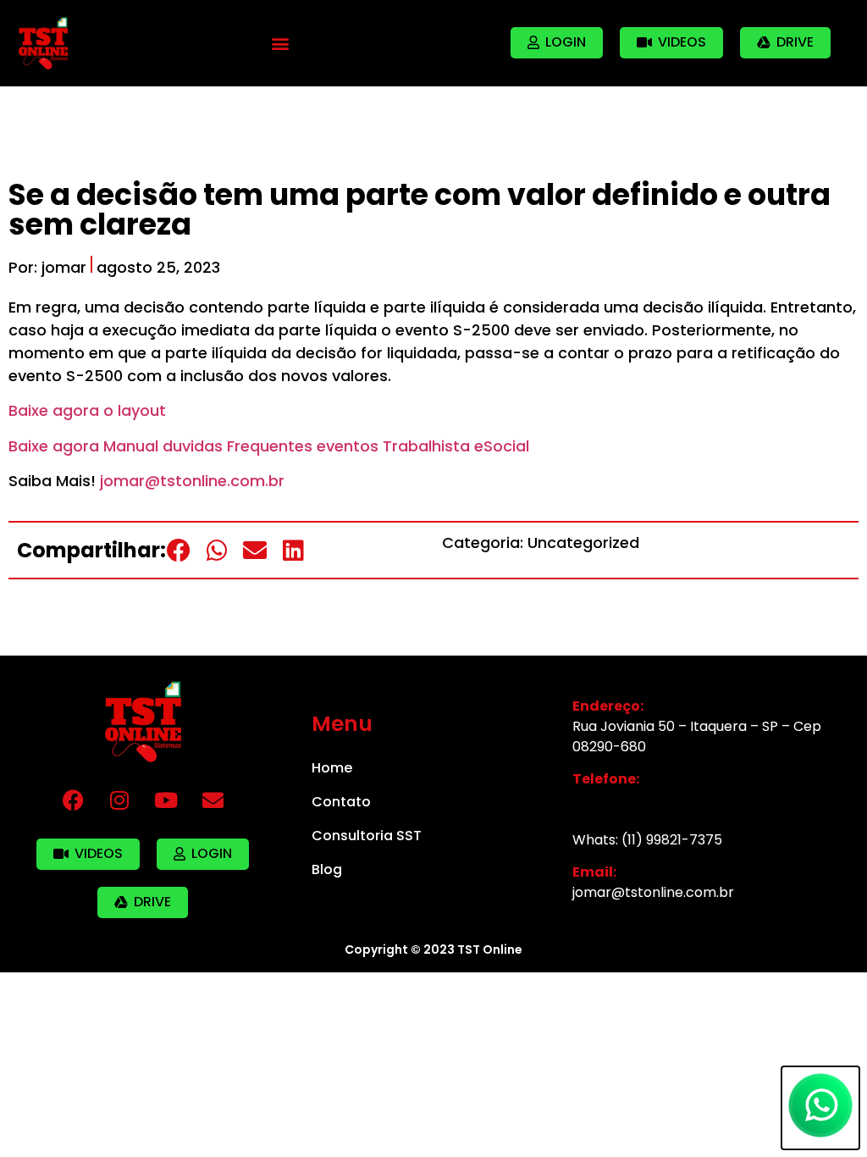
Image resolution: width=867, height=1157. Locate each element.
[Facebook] (73, 800)
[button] (281, 43)
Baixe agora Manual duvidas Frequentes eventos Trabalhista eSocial (268, 446)
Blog (327, 869)
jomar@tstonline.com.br (192, 480)
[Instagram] (119, 800)
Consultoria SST (367, 835)
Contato (341, 801)
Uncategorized (583, 542)
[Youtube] (166, 800)
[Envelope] (212, 800)
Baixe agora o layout (87, 410)
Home (332, 768)
